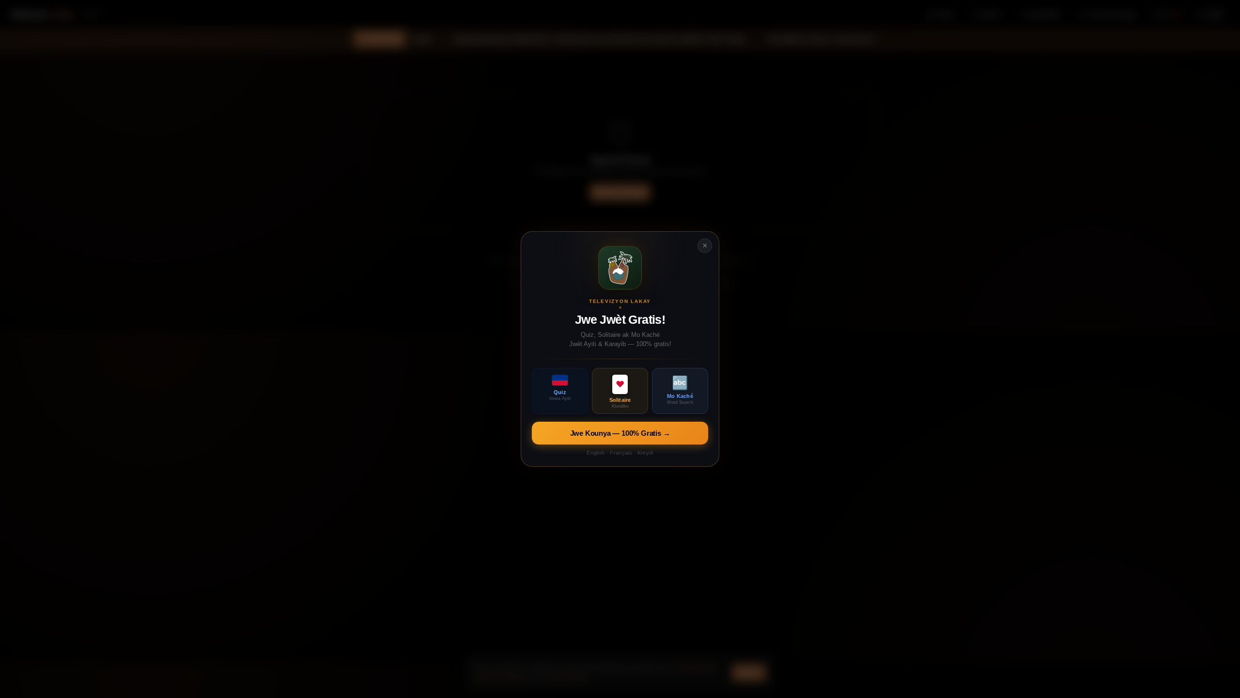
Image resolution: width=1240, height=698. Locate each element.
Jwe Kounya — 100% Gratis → (620, 433)
